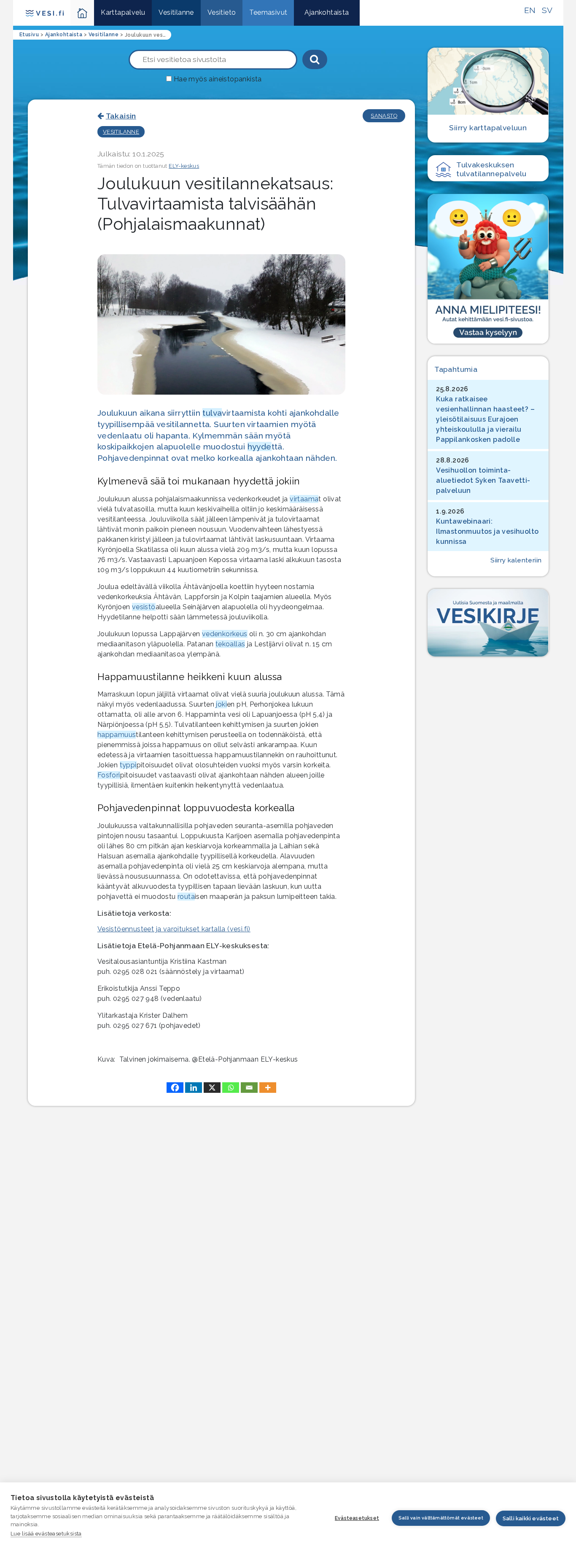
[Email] (249, 1087)
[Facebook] (175, 1087)
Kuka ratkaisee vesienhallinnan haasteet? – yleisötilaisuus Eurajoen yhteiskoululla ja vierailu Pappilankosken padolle (485, 419)
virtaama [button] (304, 499)
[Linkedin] (193, 1087)
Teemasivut (268, 12)
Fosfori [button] (108, 775)
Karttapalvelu (123, 12)
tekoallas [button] (230, 644)
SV (547, 10)
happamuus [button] (116, 735)
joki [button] (221, 704)
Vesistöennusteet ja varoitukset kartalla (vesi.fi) (173, 929)
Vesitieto (221, 12)
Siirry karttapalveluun (488, 127)
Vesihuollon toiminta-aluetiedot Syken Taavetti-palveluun (483, 480)
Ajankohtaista (326, 12)
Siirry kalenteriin (515, 560)
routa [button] (186, 897)
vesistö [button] (144, 607)
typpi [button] (128, 765)
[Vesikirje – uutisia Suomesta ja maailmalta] (488, 623)
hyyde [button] (260, 446)
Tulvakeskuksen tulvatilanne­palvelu (491, 169)
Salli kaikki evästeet (531, 1518)
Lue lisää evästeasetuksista (46, 1533)
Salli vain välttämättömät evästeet (440, 1518)
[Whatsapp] (230, 1087)
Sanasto (384, 116)
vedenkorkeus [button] (225, 634)
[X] (212, 1087)
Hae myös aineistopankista (218, 79)
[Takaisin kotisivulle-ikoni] (82, 13)
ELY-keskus (184, 166)
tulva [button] (212, 412)
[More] (267, 1087)
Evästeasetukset (357, 1518)
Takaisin (121, 115)
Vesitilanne (176, 12)
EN (530, 10)
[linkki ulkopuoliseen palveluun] (488, 268)
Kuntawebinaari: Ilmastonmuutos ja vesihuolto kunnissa (487, 531)
